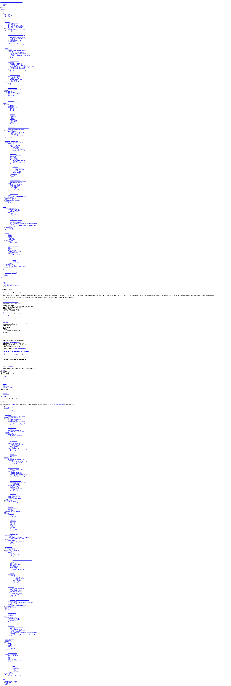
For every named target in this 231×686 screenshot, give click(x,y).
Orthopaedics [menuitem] (10, 97)
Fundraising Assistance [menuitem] (14, 78)
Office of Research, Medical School (14, 427)
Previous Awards (13, 455)
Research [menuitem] (4, 207)
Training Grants (11, 647)
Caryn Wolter (12, 520)
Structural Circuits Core (12, 438)
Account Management (14, 486)
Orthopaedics (10, 507)
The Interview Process (17, 581)
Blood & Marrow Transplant (13, 655)
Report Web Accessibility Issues (59, 404)
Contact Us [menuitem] (10, 195)
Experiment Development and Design (17, 444)
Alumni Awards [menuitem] (11, 69)
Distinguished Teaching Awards (16, 473)
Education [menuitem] (5, 136)
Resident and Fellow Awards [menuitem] (13, 58)
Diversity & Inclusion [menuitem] (9, 91)
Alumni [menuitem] (6, 82)
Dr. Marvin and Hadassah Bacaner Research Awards (20, 464)
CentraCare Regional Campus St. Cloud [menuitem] (13, 30)
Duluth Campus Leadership (13, 409)
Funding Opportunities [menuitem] (9, 229)
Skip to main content (4, 1)
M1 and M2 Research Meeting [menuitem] (16, 184)
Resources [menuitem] (12, 163)
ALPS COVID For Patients (15, 652)
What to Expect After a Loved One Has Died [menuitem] (16, 221)
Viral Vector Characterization (15, 437)
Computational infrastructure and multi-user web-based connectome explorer (24, 451)
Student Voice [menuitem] (10, 206)
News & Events (16, 668)
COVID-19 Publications (12, 653)
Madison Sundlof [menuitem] (13, 120)
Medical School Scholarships (15, 489)
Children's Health (11, 504)
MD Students (7, 14)
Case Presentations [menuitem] (13, 187)
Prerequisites (17, 579)
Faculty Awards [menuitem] (11, 62)
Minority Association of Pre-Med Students (16, 538)
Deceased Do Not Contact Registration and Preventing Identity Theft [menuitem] (23, 225)
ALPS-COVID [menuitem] (11, 241)
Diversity (4, 380)
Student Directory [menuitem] (13, 154)
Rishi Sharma (12, 531)
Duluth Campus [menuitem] (8, 28)
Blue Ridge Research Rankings (11, 681)
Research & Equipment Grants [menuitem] (16, 79)
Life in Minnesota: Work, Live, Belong (12, 511)
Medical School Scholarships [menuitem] (15, 80)
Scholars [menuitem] (14, 261)
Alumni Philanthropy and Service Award (18, 480)
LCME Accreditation (9, 610)
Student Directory (13, 563)
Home (4, 282)
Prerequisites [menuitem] (17, 170)
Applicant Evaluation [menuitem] (17, 171)
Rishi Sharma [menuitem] (12, 122)
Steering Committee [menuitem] (14, 157)
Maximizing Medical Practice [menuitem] (15, 85)
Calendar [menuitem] (9, 183)
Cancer (9, 503)
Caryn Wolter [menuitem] (12, 110)
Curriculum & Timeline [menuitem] (17, 148)
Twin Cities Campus (9, 407)
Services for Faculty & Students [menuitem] (14, 76)
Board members (13, 494)
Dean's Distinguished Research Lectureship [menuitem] (16, 25)
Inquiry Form (12, 628)
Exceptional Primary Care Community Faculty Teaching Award (22, 475)
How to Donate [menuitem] (11, 216)
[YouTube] (4, 396)
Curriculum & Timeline (17, 557)
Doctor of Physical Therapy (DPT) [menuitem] (12, 141)
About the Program (11, 552)
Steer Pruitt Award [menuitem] (13, 57)
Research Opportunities (12, 601)
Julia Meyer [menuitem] (12, 118)
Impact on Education (14, 620)
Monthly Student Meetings (15, 594)
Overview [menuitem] (12, 144)
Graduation (12, 429)
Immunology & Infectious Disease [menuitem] (14, 251)
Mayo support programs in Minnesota (19, 348)
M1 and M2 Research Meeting (16, 593)
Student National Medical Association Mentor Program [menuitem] (18, 128)
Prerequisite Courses (11, 536)
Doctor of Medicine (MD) (10, 548)
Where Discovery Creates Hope (9, 391)
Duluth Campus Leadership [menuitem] (13, 23)
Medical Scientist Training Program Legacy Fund (17, 605)
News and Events (11, 456)
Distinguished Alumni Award (15, 481)
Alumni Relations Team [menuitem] (12, 88)
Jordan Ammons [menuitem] (13, 116)
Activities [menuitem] (12, 152)
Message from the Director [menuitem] (15, 145)
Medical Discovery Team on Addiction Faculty (17, 675)
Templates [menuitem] (10, 237)
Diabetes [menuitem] (9, 249)
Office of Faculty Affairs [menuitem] (12, 33)
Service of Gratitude (11, 635)
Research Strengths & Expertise (11, 654)
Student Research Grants (14, 490)
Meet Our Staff (13, 623)
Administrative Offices (9, 418)
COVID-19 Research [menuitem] (9, 240)
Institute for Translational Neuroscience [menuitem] (17, 254)
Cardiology (10, 657)
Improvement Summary (12, 613)
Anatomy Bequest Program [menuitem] (10, 208)
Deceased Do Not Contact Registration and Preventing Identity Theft (17, 356)
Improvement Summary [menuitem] (12, 203)
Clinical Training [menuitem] (16, 147)
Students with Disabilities (15, 589)
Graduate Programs (9, 606)
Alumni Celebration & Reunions (14, 496)
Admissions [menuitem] (5, 103)
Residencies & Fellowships (10, 607)
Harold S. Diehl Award (14, 483)
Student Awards (11, 460)
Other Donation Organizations (16, 629)
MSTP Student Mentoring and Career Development (22, 560)
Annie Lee (12, 517)
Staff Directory (13, 565)
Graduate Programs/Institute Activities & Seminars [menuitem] (19, 190)
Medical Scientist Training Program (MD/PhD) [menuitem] (14, 142)
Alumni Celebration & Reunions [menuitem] (14, 87)
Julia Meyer (12, 527)
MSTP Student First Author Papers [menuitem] (19, 160)
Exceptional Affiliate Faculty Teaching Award (18, 474)
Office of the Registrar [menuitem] (12, 41)
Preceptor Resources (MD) (13, 549)
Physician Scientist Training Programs (17, 588)
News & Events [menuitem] (16, 259)
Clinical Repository (9, 676)
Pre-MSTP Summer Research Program (17, 584)
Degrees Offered (8, 547)
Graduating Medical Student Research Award (18, 462)
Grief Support (6, 355)
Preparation (15, 597)
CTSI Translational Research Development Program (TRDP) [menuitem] (21, 193)
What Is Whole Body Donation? (14, 619)
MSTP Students (11, 587)
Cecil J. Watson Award (14, 470)
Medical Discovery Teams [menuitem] (10, 265)
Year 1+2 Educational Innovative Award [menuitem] (17, 68)
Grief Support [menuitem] (12, 224)
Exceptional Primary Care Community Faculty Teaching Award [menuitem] (22, 66)
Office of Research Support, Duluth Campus (16, 416)
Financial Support (13, 583)
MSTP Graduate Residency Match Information (21, 571)
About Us (7, 513)
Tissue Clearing (13, 439)
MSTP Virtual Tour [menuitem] (13, 176)
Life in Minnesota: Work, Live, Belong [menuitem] (12, 102)
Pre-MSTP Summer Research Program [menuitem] (17, 175)
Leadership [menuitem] (7, 22)
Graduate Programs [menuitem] (9, 197)
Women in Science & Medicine (16, 599)
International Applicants (19, 578)
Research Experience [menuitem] (19, 168)
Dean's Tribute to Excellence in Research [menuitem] (15, 26)
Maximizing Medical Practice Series (14, 498)
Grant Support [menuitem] (13, 36)
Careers (4, 379)
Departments (7, 432)
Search (2, 7)
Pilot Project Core (11, 452)
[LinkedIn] (5, 396)
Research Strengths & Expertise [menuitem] (11, 244)
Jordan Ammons (13, 525)
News (4, 679)
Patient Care (5, 677)
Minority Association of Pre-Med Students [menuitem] (16, 129)
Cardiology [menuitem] (10, 248)
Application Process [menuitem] (9, 130)
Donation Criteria (11, 624)
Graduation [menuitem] (12, 42)
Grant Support (13, 422)
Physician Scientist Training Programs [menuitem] (17, 178)
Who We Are (12, 425)
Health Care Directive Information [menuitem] (16, 217)
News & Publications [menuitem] (14, 159)
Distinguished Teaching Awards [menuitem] (16, 64)
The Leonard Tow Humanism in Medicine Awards (19, 476)
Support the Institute (16, 671)
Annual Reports (6, 394)
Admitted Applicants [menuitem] (12, 131)
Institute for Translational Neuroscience (17, 663)
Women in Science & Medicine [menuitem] (16, 189)
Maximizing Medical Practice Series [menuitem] (14, 89)
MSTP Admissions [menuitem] (11, 164)
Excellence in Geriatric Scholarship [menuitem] (16, 59)
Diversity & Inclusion (9, 500)
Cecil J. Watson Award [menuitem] (14, 61)
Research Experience (19, 577)
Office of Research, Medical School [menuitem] (14, 40)
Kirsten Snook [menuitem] (13, 119)
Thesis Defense (15, 570)
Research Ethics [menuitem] (8, 230)
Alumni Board (10, 492)
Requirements (15, 576)
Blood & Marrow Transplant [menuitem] (13, 246)
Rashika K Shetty (13, 530)
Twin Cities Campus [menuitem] (9, 21)
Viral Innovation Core (12, 434)
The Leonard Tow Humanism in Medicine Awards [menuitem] (19, 67)
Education (5, 546)
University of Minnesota (12, 404)
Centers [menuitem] (14, 256)
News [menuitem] (4, 269)
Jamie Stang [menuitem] (12, 115)
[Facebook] (0, 396)
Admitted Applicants (12, 540)
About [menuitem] (4, 19)
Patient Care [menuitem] (5, 268)
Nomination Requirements (15, 484)
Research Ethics (8, 640)
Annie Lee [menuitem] (12, 108)
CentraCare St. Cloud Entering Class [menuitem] (17, 132)
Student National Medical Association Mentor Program (18, 537)
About (4, 406)
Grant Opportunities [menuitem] (14, 194)
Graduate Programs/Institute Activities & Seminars (19, 600)
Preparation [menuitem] (15, 188)
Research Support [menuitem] (8, 231)
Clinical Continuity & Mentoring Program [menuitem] (18, 181)
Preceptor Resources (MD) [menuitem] (13, 140)
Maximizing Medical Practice (15, 495)
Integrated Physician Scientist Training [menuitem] (20, 149)
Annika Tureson (13, 518)
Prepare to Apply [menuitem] (8, 125)
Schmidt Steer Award (14, 465)
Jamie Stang (12, 524)
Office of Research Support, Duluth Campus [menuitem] (16, 29)
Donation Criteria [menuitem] (11, 215)
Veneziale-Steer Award (14, 463)
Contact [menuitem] (6, 90)
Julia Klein (12, 526)
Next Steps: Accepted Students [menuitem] (18, 135)
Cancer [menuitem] (9, 94)
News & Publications (14, 568)
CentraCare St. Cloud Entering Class (17, 541)
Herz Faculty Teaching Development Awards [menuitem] (16, 50)
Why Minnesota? (11, 514)
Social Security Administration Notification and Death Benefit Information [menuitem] (24, 223)
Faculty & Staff (8, 16)
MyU (4, 5)
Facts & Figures (11, 515)
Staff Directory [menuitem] (13, 156)
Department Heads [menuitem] (11, 24)
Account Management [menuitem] (14, 77)
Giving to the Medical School (10, 501)
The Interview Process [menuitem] (17, 172)
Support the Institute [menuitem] (16, 262)
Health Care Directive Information (16, 627)
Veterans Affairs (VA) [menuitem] (12, 239)
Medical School (3, 9)
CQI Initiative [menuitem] (10, 202)
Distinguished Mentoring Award (16, 472)
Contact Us (5, 376)
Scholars (14, 670)
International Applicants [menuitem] (19, 169)
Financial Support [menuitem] (13, 174)
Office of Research (8, 636)
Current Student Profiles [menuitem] (12, 107)
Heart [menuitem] (9, 96)
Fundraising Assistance (14, 487)
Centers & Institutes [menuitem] (9, 46)
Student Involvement (12, 614)
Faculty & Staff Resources (8, 383)
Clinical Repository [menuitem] (9, 267)
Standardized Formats (14, 450)
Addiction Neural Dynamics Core (14, 443)
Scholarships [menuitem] (10, 99)
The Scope (5, 393)
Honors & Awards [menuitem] (8, 49)
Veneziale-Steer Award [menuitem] (14, 54)
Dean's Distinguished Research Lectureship (16, 411)
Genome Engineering (12, 659)
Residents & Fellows (9, 15)
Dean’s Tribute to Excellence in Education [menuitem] (16, 27)
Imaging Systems (13, 441)
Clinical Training (16, 556)
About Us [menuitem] (7, 104)
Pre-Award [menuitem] (7, 233)
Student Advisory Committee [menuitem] (15, 155)
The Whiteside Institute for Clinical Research (18, 424)
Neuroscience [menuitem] (10, 253)
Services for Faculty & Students (14, 485)
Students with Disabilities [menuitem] (15, 180)
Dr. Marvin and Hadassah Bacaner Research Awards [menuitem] (20, 55)
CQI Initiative (10, 611)
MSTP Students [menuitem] (11, 177)
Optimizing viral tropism (14, 436)
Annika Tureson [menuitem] (13, 109)
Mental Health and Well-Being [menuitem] (16, 182)
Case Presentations (13, 596)
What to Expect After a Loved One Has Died (11, 285)
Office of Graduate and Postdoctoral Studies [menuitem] (16, 44)
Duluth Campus (8, 415)
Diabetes (9, 658)
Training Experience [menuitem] (14, 146)
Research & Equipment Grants (16, 488)
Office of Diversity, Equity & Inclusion (15, 419)
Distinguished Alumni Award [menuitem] (15, 71)
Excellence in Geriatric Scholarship (16, 469)
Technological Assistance (15, 445)
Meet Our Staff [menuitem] (13, 214)
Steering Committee (14, 566)
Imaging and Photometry (14, 446)
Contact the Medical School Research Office (16, 637)
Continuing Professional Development (12, 609)
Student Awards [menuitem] (11, 51)
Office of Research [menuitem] (8, 227)
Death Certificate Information (9, 353)
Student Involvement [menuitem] (12, 204)
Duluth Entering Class (14, 543)
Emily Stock (12, 522)
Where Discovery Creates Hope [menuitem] (11, 273)
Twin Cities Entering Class (15, 542)
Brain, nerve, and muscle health (14, 502)
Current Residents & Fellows (8, 387)
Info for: (4, 13)
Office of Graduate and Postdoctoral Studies (16, 431)
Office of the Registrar (12, 428)
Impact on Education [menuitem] (14, 211)
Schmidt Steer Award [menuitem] (14, 56)
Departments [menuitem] (7, 45)
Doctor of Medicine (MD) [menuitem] (10, 138)
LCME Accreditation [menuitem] (9, 201)
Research (4, 283)
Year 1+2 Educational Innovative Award (17, 477)
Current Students (6, 386)
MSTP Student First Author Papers (19, 569)
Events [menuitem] (6, 275)
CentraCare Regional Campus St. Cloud (13, 417)
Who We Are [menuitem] (12, 39)
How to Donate (11, 626)
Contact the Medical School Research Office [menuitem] (16, 228)
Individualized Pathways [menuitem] (10, 199)
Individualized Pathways (10, 608)
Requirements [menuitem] (15, 167)
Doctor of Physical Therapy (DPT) (12, 550)
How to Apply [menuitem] (13, 165)
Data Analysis (12, 447)
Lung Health (10, 672)
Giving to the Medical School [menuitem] (10, 92)
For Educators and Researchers (13, 618)
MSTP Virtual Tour (13, 586)
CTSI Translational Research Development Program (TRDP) (21, 602)
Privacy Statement (51, 404)
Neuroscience (10, 662)
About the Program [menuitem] (11, 143)
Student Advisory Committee (15, 564)
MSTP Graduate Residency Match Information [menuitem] (21, 162)
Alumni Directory (13, 567)
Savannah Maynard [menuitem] (14, 124)
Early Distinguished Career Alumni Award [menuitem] (18, 72)
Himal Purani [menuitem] (12, 114)
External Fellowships (14, 561)
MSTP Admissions (11, 574)
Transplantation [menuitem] (11, 101)
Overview (12, 553)
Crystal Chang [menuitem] (13, 111)
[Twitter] (1, 396)
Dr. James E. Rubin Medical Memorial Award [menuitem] (18, 52)
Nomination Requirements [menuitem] (15, 75)
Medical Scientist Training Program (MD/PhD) (14, 551)
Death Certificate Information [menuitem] (15, 222)
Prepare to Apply (8, 535)
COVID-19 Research (9, 649)
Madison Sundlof (13, 529)
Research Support (8, 641)
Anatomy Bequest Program (8, 284)
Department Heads (11, 410)
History (6, 457)
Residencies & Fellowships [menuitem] (10, 198)
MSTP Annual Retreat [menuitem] (14, 186)
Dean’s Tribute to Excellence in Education (16, 414)
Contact (6, 499)
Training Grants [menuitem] (11, 238)
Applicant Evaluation (17, 580)
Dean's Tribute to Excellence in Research (15, 412)
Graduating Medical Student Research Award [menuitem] (18, 53)
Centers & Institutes (9, 433)
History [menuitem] (6, 48)
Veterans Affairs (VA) (12, 648)
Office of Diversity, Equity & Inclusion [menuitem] (15, 32)
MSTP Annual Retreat (14, 595)
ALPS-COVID (11, 650)
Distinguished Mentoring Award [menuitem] (16, 63)
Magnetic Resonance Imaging (13, 661)
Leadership (7, 408)
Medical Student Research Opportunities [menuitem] (17, 37)
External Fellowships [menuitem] (14, 151)
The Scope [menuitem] (7, 274)
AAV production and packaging (16, 435)
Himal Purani (12, 523)
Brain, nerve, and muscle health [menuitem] (14, 93)
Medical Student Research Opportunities (17, 423)
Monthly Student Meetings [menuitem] (15, 185)
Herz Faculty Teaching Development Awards (16, 459)
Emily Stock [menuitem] (12, 112)
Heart (9, 505)
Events (6, 684)
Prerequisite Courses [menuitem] (11, 127)
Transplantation (11, 510)
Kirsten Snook (13, 528)
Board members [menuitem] (13, 84)
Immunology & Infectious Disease (14, 660)
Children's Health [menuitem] (11, 95)
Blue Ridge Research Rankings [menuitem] (11, 272)
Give (4, 378)
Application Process (9, 539)
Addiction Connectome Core (13, 448)
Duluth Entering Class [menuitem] (14, 134)
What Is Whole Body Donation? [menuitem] (14, 210)
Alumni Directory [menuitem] (13, 158)
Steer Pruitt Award (13, 467)
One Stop (4, 4)
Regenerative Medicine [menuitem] (12, 98)
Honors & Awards (8, 458)
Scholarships (10, 509)
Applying (12, 454)
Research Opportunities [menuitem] (12, 191)
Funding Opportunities (9, 639)
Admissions (5, 512)
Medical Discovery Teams (10, 674)
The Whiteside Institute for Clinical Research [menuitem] (18, 38)
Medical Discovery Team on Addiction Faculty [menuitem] (17, 266)
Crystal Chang (13, 521)
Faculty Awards (11, 471)
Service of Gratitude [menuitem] (11, 226)
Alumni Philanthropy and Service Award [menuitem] (18, 70)
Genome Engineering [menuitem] (12, 250)
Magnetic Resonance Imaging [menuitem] (13, 252)
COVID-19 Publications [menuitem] (12, 243)
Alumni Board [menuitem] (10, 83)
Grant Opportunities (14, 603)
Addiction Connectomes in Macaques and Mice (19, 449)
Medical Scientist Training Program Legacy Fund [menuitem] (17, 196)
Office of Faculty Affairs (12, 420)
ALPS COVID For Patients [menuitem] (15, 242)
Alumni (6, 17)
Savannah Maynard (14, 534)
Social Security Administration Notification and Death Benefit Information (18, 354)
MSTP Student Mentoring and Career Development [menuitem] (22, 150)
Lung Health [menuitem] (10, 263)
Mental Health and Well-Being (16, 591)
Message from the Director (15, 554)
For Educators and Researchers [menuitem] (13, 209)
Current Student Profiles (12, 516)
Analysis (11, 442)
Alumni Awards (11, 478)
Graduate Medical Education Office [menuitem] (14, 43)
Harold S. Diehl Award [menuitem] (14, 74)
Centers (14, 666)
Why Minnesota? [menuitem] (11, 105)
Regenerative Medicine (12, 508)
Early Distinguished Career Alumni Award (18, 482)
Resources (12, 573)
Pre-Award (7, 642)
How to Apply (13, 575)
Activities (12, 562)
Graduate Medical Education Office (14, 430)
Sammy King (12, 533)
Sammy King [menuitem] (12, 123)
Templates (10, 646)
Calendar (9, 592)
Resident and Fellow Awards (13, 468)
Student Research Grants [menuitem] (14, 81)
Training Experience (14, 555)
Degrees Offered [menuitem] (8, 137)
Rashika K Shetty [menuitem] (13, 121)
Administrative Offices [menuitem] (9, 31)
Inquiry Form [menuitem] (12, 218)
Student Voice (10, 615)
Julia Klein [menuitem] (12, 117)
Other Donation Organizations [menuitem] (16, 220)
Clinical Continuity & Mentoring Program (18, 590)
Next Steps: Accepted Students (18, 544)
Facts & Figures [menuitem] (11, 106)
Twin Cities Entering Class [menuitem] (15, 133)
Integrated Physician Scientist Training (20, 558)
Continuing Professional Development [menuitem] (12, 200)
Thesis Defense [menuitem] (15, 161)
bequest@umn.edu (9, 366)
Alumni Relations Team (12, 497)
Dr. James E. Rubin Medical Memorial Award (18, 461)
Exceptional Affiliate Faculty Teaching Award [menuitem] (18, 65)
